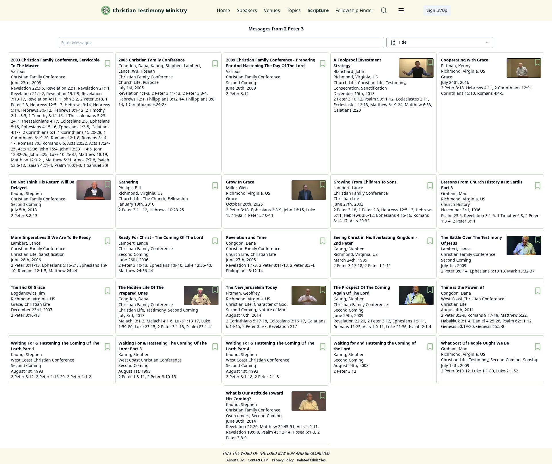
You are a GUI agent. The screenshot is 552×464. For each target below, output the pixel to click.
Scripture (318, 10)
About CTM (235, 460)
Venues (272, 10)
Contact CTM (258, 460)
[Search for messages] (383, 10)
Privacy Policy (283, 460)
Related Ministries (311, 460)
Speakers (247, 10)
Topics (294, 10)
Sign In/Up (437, 10)
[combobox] (439, 42)
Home (223, 10)
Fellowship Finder (354, 10)
